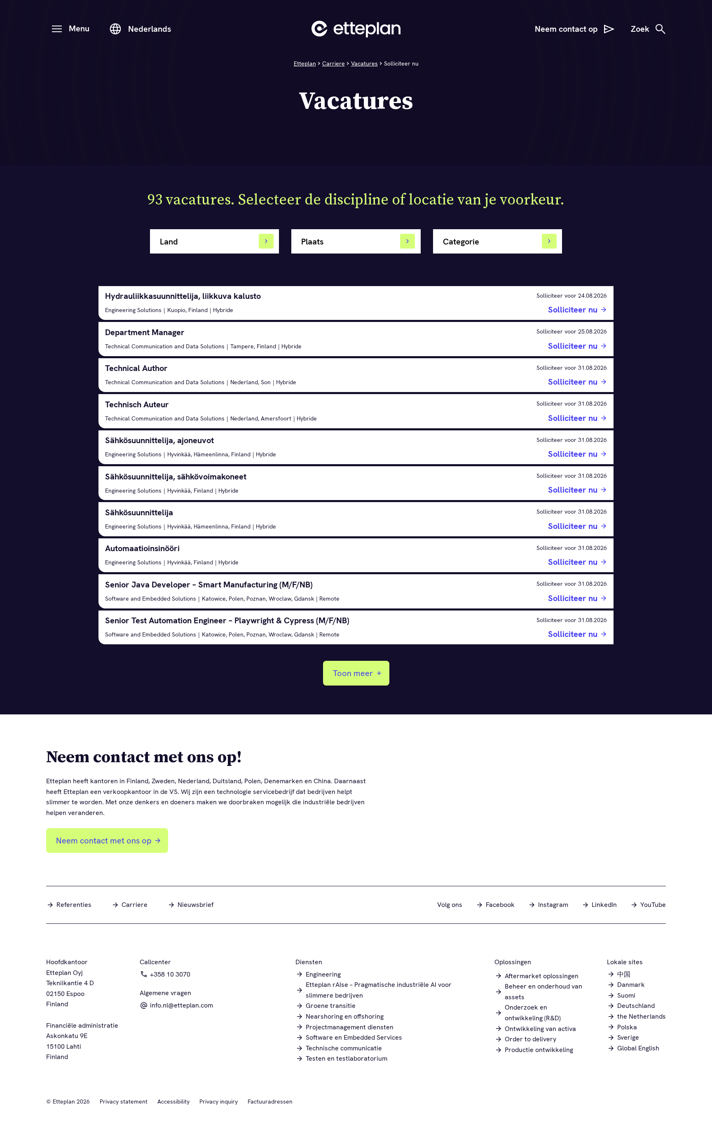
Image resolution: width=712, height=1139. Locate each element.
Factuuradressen (270, 1101)
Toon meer (353, 673)
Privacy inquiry (218, 1101)
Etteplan (305, 63)
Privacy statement (124, 1101)
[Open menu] (57, 29)
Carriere (333, 63)
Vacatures (364, 63)
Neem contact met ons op (104, 840)
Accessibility (173, 1101)
